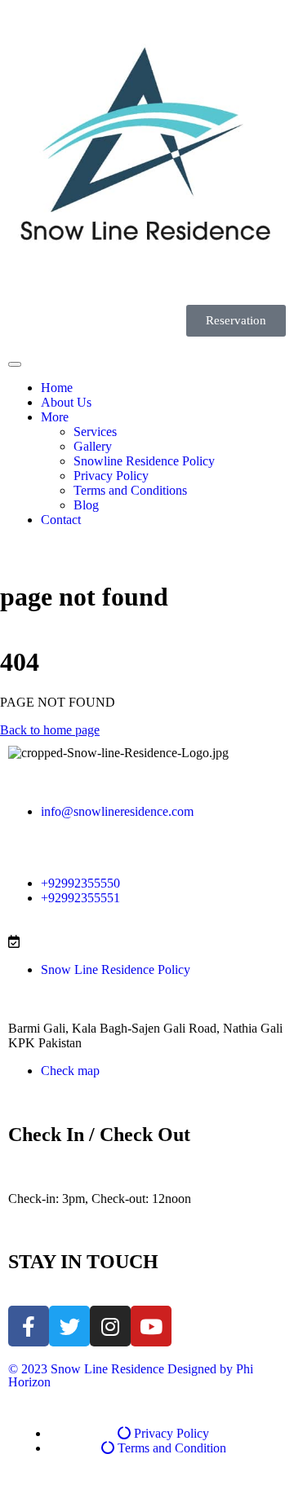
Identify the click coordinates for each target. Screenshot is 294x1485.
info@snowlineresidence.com (117, 811)
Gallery (93, 446)
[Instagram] (110, 1326)
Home (57, 387)
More (55, 417)
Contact (61, 520)
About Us (66, 402)
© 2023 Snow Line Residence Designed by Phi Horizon (130, 1375)
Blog (86, 505)
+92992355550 (80, 883)
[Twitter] (69, 1326)
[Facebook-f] (28, 1326)
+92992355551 (80, 898)
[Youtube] (151, 1326)
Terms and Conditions (130, 490)
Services (95, 431)
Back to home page (50, 730)
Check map (70, 1070)
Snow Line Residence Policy (115, 969)
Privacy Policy (111, 476)
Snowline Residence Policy (144, 461)
